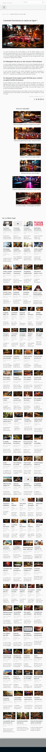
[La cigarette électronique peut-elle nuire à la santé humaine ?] (38, 479)
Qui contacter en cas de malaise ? (17, 464)
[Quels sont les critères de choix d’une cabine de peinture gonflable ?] (28, 352)
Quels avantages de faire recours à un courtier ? (38, 658)
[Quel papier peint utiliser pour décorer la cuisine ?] (7, 373)
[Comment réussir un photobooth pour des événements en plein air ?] (17, 352)
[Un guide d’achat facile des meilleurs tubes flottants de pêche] (7, 437)
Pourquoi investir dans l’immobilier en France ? (17, 380)
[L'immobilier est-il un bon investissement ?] (18, 693)
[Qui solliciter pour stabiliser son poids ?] (14, 499)
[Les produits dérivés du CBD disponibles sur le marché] (18, 608)
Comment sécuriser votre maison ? (27, 294)
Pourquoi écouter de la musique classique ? (6, 336)
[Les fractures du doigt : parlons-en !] (31, 309)
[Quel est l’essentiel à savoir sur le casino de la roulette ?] (27, 117)
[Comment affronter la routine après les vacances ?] (7, 542)
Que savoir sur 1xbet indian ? (39, 336)
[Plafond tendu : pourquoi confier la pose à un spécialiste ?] (31, 330)
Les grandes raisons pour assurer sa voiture (9, 723)
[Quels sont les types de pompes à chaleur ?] (38, 672)
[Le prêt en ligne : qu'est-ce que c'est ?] (14, 521)
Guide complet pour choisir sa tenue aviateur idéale (7, 274)
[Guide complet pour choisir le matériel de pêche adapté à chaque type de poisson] (38, 244)
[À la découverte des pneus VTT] (6, 521)
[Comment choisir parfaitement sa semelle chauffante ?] (7, 394)
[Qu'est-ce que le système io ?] (7, 288)
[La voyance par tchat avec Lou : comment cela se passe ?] (28, 629)
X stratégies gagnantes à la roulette (16, 549)
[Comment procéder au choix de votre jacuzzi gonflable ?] (17, 564)
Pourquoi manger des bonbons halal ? (28, 422)
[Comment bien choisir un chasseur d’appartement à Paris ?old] (38, 458)
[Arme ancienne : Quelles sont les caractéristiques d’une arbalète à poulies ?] (28, 437)
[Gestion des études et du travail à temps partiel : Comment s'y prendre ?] (39, 309)
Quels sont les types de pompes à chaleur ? (38, 679)
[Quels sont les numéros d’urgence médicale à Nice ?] (39, 499)
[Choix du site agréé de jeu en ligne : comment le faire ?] (27, 133)
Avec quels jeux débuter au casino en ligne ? (27, 615)
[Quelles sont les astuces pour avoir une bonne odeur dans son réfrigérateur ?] (17, 437)
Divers (7, 14)
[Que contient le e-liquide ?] (38, 394)
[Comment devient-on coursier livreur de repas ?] (17, 288)
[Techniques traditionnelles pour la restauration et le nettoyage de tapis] (28, 267)
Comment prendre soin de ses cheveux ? (22, 723)
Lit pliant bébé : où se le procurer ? (6, 315)
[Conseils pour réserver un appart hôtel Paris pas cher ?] (39, 586)
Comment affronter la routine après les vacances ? (7, 549)
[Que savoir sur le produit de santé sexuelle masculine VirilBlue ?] (23, 499)
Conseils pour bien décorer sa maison (38, 614)
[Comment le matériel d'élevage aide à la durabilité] (23, 330)
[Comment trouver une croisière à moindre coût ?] (7, 672)
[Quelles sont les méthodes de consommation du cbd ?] (17, 651)
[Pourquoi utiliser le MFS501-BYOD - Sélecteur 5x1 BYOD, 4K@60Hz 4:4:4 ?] (23, 309)
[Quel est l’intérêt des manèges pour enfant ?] (17, 479)
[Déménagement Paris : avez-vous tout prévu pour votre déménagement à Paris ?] (28, 543)
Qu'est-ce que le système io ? (7, 293)
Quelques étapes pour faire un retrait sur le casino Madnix (26, 189)
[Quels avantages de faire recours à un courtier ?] (38, 651)
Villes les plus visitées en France (7, 485)
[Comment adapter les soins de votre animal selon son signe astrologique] (28, 244)
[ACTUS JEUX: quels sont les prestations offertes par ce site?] (28, 693)
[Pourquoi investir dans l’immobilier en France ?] (17, 373)
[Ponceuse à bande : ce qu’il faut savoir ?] (38, 267)
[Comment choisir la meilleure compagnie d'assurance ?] (38, 564)
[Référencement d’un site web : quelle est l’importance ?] (7, 608)
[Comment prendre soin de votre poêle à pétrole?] (17, 394)
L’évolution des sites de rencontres (7, 570)
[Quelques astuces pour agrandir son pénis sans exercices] (28, 479)
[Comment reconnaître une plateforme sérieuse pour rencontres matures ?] (17, 223)
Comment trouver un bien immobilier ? (27, 658)
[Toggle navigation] (4, 7)
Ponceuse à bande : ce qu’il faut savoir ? (38, 273)
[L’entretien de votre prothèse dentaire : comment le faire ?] (14, 586)
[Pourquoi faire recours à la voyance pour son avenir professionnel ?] (38, 352)
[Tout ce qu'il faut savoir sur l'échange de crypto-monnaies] (28, 458)
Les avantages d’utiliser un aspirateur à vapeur (28, 571)
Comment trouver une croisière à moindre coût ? (7, 679)
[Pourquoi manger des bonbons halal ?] (28, 415)
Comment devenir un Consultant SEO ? (14, 315)
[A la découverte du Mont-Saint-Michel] (23, 521)
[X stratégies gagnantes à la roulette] (17, 542)
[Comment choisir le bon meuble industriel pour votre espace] (7, 223)
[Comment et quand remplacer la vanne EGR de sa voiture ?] (18, 415)
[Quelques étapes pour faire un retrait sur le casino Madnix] (26, 182)
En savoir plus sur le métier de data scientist (28, 679)
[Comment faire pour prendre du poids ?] (7, 352)
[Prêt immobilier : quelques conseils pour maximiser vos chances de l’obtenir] (38, 437)
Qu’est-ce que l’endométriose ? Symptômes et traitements (38, 295)
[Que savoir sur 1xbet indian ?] (39, 330)
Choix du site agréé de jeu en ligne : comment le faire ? (27, 141)
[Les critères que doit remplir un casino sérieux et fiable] (7, 629)
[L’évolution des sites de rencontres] (7, 564)
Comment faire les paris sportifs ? (14, 336)
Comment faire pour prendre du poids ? (7, 358)
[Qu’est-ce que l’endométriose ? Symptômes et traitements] (38, 288)
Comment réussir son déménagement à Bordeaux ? (8, 701)
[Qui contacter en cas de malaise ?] (17, 458)
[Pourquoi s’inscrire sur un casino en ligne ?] (30, 150)
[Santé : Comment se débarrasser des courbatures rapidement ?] (7, 458)
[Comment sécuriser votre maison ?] (27, 288)
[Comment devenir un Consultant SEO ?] (14, 309)
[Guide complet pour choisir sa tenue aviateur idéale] (7, 267)
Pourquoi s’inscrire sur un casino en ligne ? (30, 157)
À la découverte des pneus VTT (6, 527)
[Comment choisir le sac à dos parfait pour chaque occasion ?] (17, 244)
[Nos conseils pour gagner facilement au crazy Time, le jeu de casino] (28, 373)
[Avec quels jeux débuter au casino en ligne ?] (28, 608)
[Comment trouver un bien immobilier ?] (28, 651)
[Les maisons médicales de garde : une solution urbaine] (31, 521)
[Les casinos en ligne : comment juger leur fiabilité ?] (28, 198)
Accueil (3, 14)
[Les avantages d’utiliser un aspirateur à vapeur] (28, 564)
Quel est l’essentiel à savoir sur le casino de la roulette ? (27, 124)
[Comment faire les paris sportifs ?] (14, 330)
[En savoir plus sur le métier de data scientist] (28, 672)
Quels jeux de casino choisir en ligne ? (30, 173)
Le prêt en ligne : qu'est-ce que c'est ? (14, 527)
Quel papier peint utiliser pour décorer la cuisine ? (7, 380)
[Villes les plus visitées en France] (7, 479)
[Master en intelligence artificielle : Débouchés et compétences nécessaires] (17, 672)
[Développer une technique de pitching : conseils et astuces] (7, 244)
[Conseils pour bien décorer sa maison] (38, 608)
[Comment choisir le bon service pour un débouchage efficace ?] (28, 223)
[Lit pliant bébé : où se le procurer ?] (6, 309)
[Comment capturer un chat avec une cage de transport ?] (38, 542)
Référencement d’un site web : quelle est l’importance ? (7, 615)
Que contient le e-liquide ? (38, 399)
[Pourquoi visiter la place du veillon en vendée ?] (23, 586)
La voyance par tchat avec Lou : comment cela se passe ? (28, 636)
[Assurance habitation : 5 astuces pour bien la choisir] (6, 499)
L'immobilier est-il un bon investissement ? (18, 700)
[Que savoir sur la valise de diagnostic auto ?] (39, 521)
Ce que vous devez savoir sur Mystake (37, 379)
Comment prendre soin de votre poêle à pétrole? (17, 401)
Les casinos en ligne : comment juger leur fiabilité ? (28, 206)
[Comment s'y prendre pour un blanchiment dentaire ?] (38, 629)
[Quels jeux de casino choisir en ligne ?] (30, 166)
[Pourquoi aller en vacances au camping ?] (6, 586)
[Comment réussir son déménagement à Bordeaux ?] (8, 693)
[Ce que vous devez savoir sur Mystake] (38, 373)
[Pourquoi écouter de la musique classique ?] (6, 330)
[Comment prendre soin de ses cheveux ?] (23, 715)
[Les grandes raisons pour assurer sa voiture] (9, 715)
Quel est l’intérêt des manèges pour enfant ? (17, 486)
